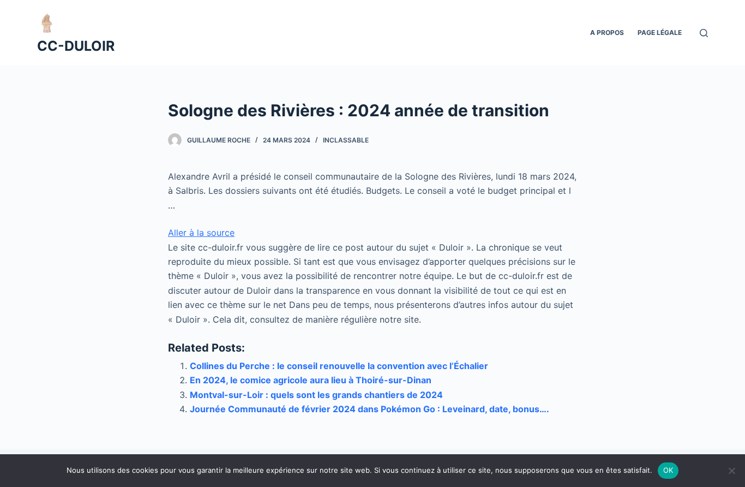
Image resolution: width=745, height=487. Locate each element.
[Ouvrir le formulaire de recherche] (704, 33)
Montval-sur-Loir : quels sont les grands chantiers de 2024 (316, 394)
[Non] (731, 470)
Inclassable (346, 140)
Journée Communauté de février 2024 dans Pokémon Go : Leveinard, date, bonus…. (369, 408)
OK (668, 470)
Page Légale (660, 32)
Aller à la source (201, 232)
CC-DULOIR (76, 46)
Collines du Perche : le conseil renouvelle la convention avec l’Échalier (339, 365)
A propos (607, 32)
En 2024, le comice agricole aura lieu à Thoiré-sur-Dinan (310, 380)
